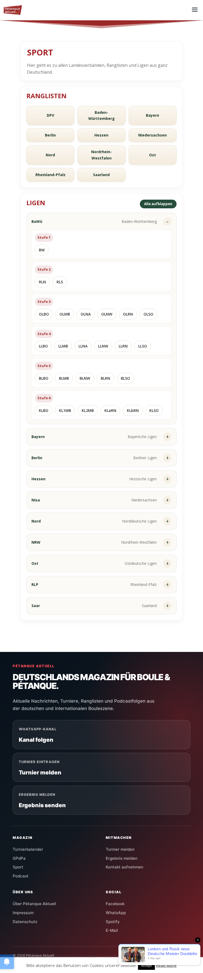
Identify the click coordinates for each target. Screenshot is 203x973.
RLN (42, 281)
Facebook (115, 903)
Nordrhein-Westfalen (101, 155)
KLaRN (110, 410)
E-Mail (112, 930)
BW (42, 249)
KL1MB (65, 410)
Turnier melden (120, 849)
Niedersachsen (152, 135)
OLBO (44, 314)
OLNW (106, 314)
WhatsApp (116, 912)
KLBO (43, 410)
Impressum (23, 912)
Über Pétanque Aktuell (34, 903)
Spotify (113, 921)
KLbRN (133, 410)
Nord (50, 154)
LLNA (83, 346)
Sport (18, 866)
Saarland (101, 174)
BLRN (105, 378)
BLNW (85, 378)
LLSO (142, 346)
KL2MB (88, 410)
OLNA (86, 314)
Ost (152, 154)
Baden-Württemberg (101, 115)
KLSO (154, 410)
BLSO (125, 378)
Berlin (50, 135)
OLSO (148, 314)
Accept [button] (146, 965)
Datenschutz (25, 921)
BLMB (64, 378)
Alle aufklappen (158, 203)
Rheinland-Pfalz (50, 174)
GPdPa (19, 858)
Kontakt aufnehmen (124, 866)
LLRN (123, 346)
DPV (50, 115)
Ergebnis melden (121, 858)
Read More (166, 965)
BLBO (43, 378)
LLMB (63, 346)
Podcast (21, 875)
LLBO (43, 346)
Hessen (101, 135)
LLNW (103, 346)
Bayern (152, 115)
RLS (60, 281)
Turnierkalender (28, 849)
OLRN (128, 314)
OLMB (64, 314)
